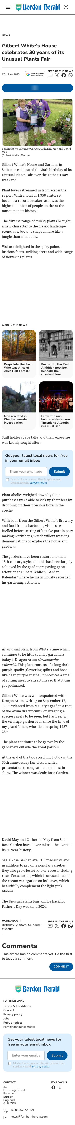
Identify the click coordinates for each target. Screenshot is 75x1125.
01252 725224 (24, 1110)
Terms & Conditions (17, 1006)
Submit (59, 471)
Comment (61, 967)
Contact (8, 1010)
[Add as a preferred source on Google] (35, 74)
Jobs (6, 1018)
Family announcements (19, 1027)
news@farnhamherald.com (29, 1117)
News (6, 35)
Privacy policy (12, 1014)
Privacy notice (38, 482)
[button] (8, 7)
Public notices (12, 1023)
